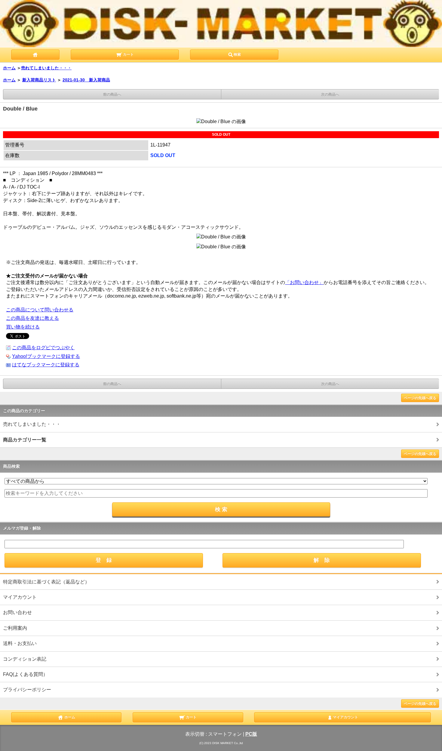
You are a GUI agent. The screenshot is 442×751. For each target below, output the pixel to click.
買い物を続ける (23, 326)
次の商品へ (330, 94)
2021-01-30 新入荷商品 (86, 79)
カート (128, 54)
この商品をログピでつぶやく (43, 347)
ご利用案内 (15, 628)
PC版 (251, 734)
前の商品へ (112, 94)
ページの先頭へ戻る (420, 398)
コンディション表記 (24, 659)
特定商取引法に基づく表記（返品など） (46, 581)
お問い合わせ (17, 612)
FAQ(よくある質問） (25, 674)
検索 (237, 54)
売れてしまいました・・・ (46, 67)
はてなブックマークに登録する (45, 364)
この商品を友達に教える (32, 318)
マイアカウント (20, 597)
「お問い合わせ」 (304, 282)
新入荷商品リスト (39, 79)
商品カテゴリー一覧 (24, 439)
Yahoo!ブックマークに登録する (46, 356)
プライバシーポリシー (27, 689)
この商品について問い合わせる (39, 309)
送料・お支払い (20, 643)
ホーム (9, 67)
